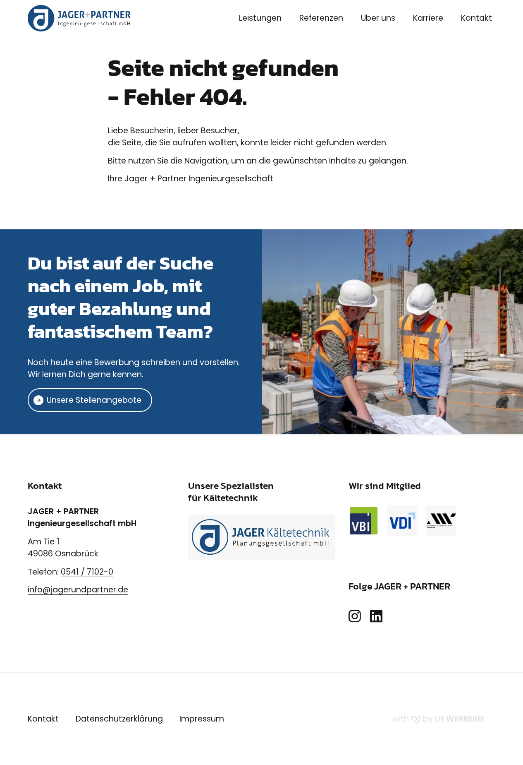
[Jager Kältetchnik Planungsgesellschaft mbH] (261, 537)
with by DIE (438, 718)
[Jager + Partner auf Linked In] (376, 616)
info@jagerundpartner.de (78, 589)
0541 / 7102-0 (87, 571)
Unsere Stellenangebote (94, 400)
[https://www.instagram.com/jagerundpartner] (355, 616)
